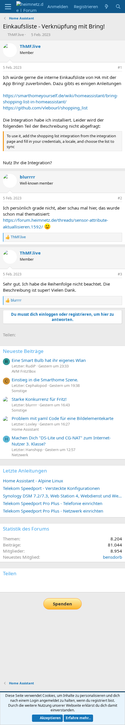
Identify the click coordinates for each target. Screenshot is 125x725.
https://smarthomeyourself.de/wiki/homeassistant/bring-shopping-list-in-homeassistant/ (60, 98)
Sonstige (19, 390)
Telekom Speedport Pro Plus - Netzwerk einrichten (53, 511)
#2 (120, 198)
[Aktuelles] (106, 6)
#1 (120, 67)
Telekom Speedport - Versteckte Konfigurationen (51, 488)
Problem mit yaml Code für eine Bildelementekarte (62, 418)
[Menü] (8, 6)
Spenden (62, 604)
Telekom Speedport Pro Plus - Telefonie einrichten (52, 503)
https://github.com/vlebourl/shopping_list (45, 108)
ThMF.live (16, 34)
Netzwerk (20, 454)
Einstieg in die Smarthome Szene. (45, 380)
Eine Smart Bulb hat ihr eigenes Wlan (49, 360)
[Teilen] (112, 67)
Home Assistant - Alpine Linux (33, 481)
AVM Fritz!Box (24, 371)
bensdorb (112, 557)
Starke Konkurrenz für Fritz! (39, 399)
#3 (120, 274)
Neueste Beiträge (23, 351)
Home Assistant (25, 429)
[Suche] (118, 6)
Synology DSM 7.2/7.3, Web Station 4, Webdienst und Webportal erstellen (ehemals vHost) (62, 496)
